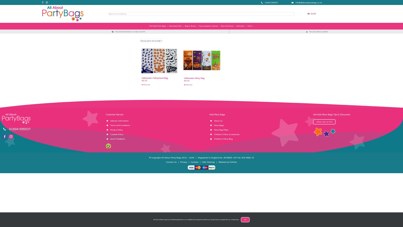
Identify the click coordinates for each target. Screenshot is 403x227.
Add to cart (146, 84)
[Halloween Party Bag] (201, 60)
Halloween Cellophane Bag (155, 78)
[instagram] (47, 2)
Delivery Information (119, 121)
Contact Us (171, 162)
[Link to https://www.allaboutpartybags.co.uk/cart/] (308, 14)
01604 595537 (271, 2)
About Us (218, 121)
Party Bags (219, 125)
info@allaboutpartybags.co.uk (308, 2)
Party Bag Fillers (221, 130)
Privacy (183, 162)
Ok (245, 219)
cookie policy (235, 219)
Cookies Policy (116, 134)
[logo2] (63, 6)
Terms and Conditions (120, 125)
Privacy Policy (116, 130)
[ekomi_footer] (108, 144)
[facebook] (43, 2)
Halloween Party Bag (194, 78)
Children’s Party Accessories (226, 134)
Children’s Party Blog (223, 139)
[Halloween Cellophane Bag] (159, 60)
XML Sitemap (208, 162)
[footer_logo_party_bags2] (16, 114)
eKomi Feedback (117, 139)
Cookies (194, 162)
